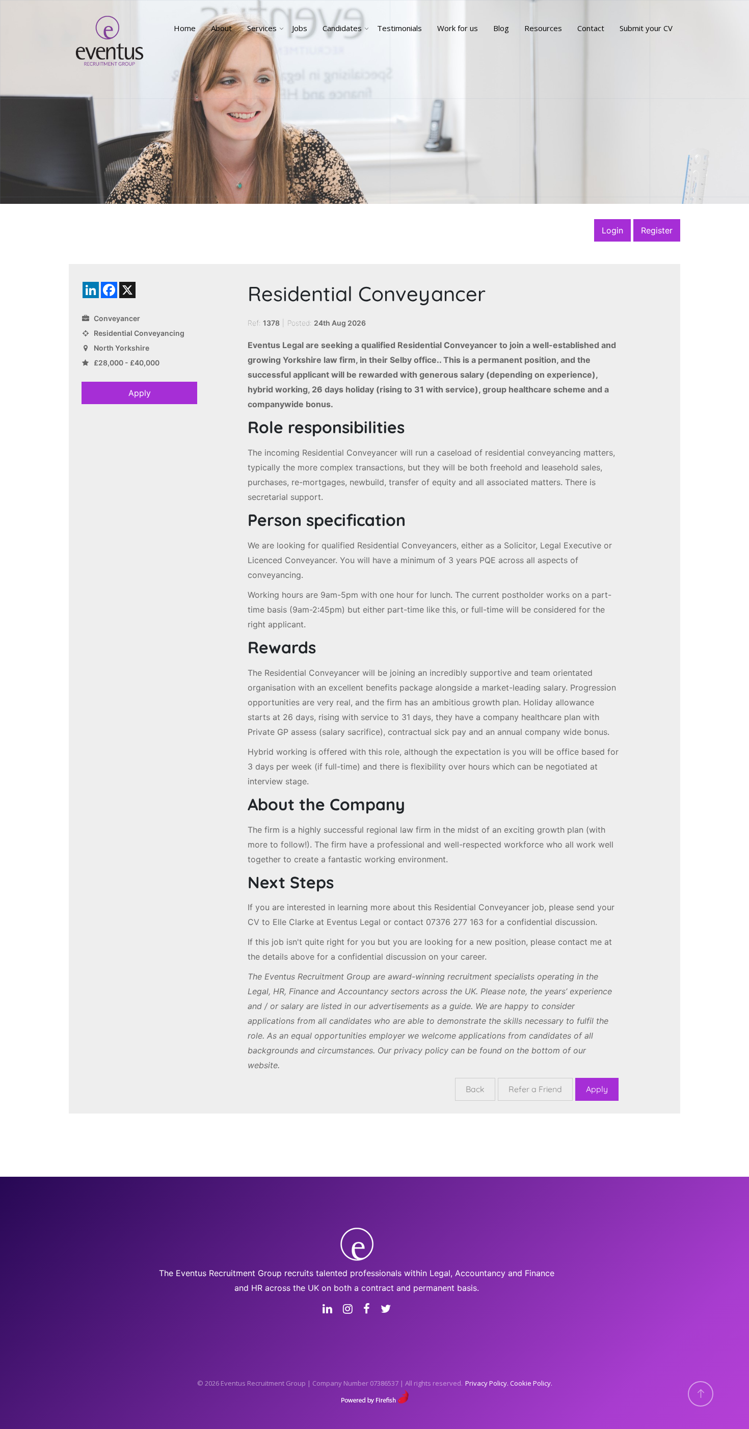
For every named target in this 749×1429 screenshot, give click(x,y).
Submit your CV (646, 28)
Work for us (457, 28)
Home (185, 28)
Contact (590, 28)
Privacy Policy (486, 1383)
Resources (543, 28)
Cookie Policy (530, 1383)
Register (657, 230)
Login (612, 230)
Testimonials (399, 28)
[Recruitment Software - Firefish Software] (375, 1395)
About (221, 28)
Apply (139, 393)
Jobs (299, 28)
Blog (501, 28)
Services (262, 28)
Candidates (342, 28)
